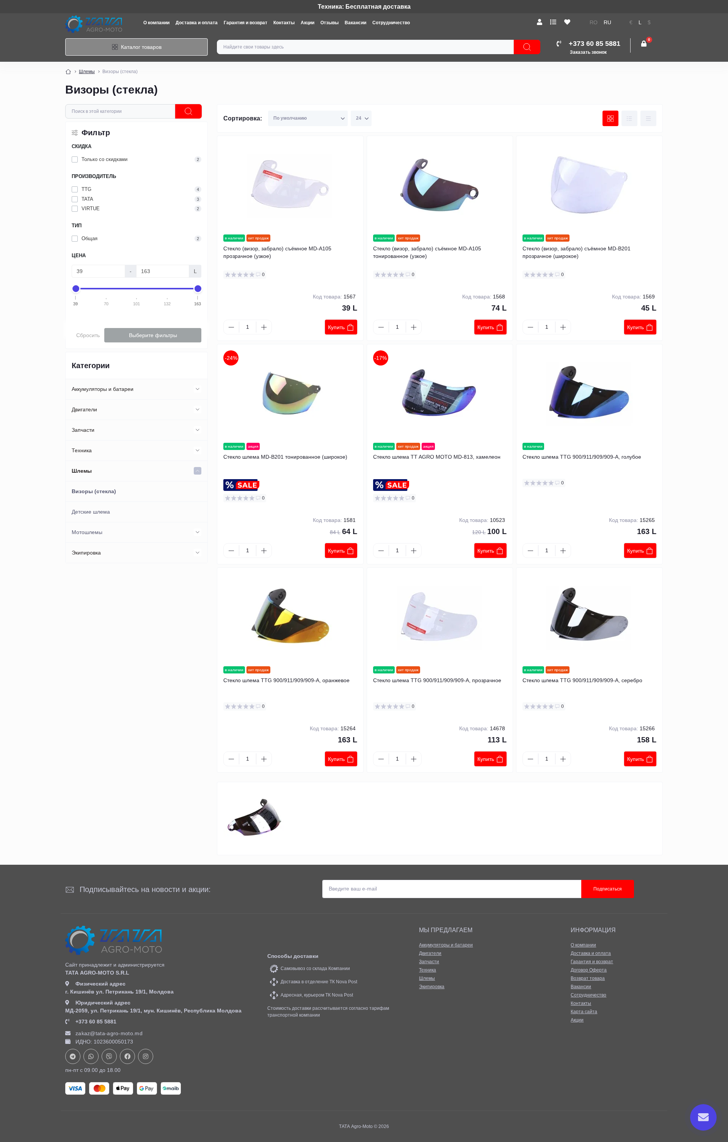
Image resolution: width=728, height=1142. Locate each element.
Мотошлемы (87, 532)
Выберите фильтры (153, 335)
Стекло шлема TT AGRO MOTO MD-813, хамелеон (436, 457)
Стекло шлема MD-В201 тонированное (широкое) (285, 457)
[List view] (629, 119)
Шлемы (87, 71)
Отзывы (329, 22)
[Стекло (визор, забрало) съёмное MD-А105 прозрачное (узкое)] (290, 185)
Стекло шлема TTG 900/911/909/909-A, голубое (581, 457)
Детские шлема (91, 512)
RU (607, 22)
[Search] (527, 47)
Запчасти (83, 430)
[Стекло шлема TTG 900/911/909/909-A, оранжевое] (290, 617)
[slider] (75, 288)
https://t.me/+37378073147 (72, 1056)
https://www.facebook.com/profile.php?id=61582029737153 (127, 1056)
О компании (156, 22)
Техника (82, 450)
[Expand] (197, 389)
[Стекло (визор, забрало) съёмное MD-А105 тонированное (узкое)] (440, 185)
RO (594, 22)
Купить (336, 327)
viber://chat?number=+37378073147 (109, 1056)
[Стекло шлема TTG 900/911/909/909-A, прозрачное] (440, 617)
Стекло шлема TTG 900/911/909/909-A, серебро (582, 680)
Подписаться (607, 889)
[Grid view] (610, 119)
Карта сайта (584, 1011)
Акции (307, 22)
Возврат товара (588, 978)
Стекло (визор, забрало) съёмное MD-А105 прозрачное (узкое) (277, 252)
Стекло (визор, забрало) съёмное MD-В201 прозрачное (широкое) (576, 252)
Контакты (284, 22)
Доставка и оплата (197, 22)
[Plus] (263, 327)
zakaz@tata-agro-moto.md (109, 1033)
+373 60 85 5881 (95, 1022)
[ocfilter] (188, 111)
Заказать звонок (588, 52)
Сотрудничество (391, 22)
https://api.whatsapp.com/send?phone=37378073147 (91, 1056)
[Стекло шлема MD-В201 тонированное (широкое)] (290, 393)
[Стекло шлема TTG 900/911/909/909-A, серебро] (589, 617)
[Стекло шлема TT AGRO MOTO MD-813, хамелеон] (440, 393)
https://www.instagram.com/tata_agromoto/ (145, 1056)
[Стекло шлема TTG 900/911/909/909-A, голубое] (589, 393)
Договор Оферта (589, 970)
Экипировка (86, 553)
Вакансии (355, 22)
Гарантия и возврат (245, 22)
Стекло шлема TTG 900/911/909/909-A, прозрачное (437, 680)
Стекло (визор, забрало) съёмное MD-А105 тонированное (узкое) (427, 252)
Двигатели (84, 409)
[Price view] (648, 119)
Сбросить (88, 335)
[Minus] (231, 327)
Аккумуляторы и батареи (102, 389)
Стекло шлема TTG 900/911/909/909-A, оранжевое (286, 680)
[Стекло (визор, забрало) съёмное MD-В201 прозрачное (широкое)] (589, 185)
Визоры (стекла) (94, 491)
